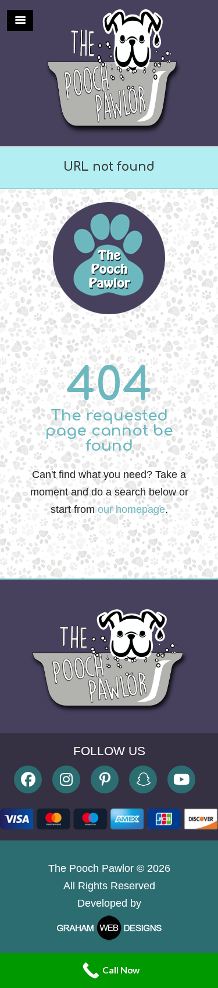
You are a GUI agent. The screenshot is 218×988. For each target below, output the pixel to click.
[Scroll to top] (199, 831)
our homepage (131, 509)
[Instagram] (66, 779)
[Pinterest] (105, 779)
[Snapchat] (143, 779)
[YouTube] (181, 779)
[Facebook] (28, 779)
